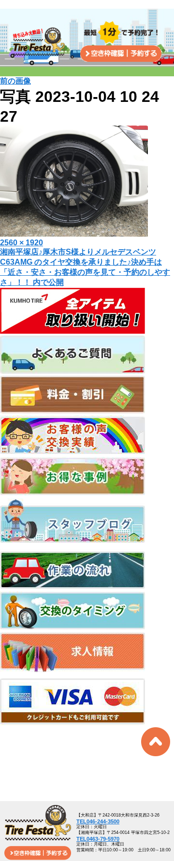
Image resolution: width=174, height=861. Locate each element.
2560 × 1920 (21, 243)
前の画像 (15, 81)
